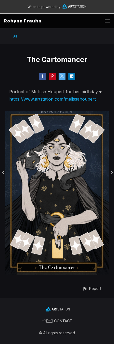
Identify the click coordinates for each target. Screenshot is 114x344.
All (15, 36)
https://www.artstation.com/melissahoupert (52, 99)
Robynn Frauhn (23, 20)
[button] (91, 288)
